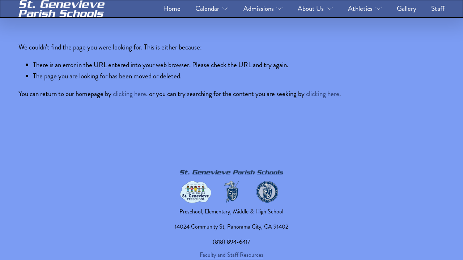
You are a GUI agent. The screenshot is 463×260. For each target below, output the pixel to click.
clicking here (129, 94)
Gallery (406, 8)
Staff (438, 8)
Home (171, 8)
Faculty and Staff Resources (231, 255)
